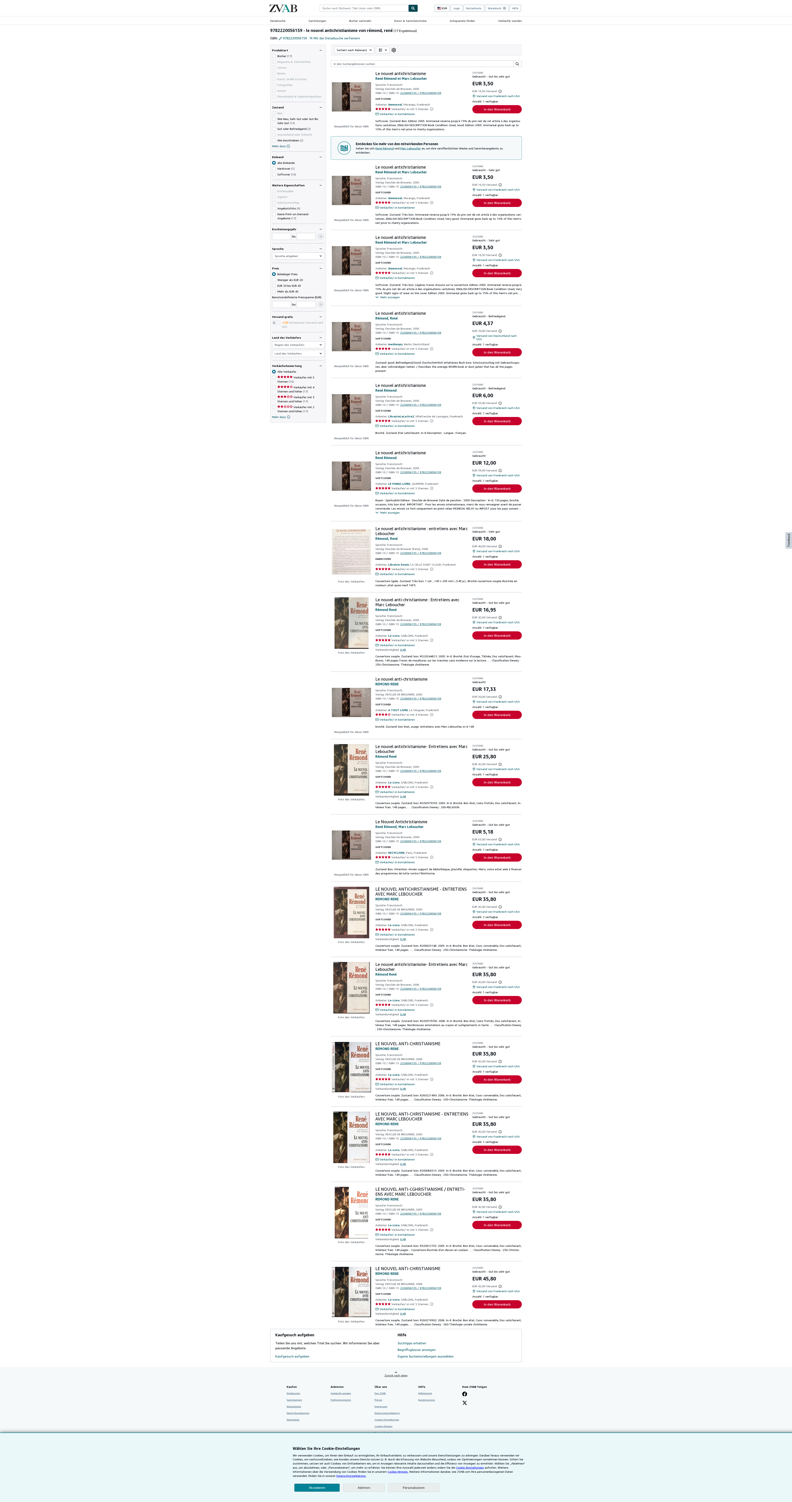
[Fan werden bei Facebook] (464, 1394)
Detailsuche (277, 20)
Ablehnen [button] (364, 1487)
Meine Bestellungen (298, 1413)
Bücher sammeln (360, 20)
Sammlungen (317, 20)
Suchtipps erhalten (412, 1343)
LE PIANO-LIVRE (399, 483)
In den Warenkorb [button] (497, 109)
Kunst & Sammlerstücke (410, 20)
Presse (378, 1399)
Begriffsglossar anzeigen (417, 1350)
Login (456, 8)
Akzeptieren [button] (317, 1487)
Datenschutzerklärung (387, 1413)
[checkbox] (274, 56)
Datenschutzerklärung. (351, 1475)
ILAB (403, 649)
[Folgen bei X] (464, 1403)
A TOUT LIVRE (398, 710)
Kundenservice (426, 1399)
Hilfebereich (425, 1393)
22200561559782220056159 (420, 93)
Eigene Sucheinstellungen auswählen (426, 1356)
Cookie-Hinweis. (398, 1471)
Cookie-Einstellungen (470, 1467)
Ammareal (395, 104)
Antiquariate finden (462, 20)
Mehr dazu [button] (279, 417)
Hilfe (515, 8)
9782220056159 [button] (295, 38)
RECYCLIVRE (396, 852)
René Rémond (384, 148)
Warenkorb (293, 1419)
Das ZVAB (380, 1393)
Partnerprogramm (341, 1399)
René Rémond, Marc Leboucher (399, 827)
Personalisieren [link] (414, 1487)
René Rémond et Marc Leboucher (401, 78)
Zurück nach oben (396, 1375)
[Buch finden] (413, 8)
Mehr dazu (279, 146)
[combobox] (364, 8)
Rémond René (386, 610)
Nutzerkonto (474, 8)
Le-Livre (394, 635)
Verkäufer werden (510, 20)
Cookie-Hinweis (383, 1426)
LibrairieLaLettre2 (401, 416)
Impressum (381, 1406)
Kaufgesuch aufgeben (292, 1356)
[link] (393, 50)
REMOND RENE (387, 684)
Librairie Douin (398, 564)
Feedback (788, 540)
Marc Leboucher (410, 148)
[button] (320, 236)
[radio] (274, 168)
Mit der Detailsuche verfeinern (337, 38)
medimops (395, 344)
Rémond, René (386, 318)
